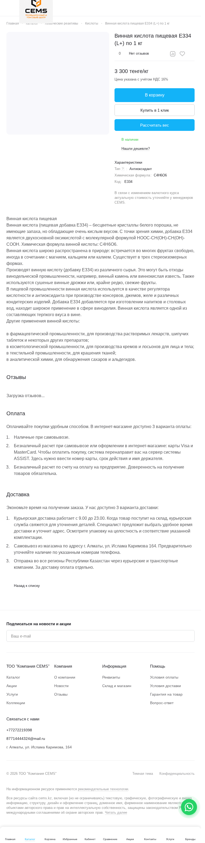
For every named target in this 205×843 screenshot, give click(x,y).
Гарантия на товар (166, 694)
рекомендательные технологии (103, 789)
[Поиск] (136, 8)
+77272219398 (19, 730)
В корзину (154, 95)
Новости (61, 686)
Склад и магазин (116, 686)
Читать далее (116, 812)
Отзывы (61, 694)
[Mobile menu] (8, 8)
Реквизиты (111, 677)
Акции (11, 686)
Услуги (12, 694)
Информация (114, 666)
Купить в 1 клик (154, 110)
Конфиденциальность (177, 774)
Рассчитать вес (154, 125)
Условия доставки (165, 686)
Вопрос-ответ (162, 703)
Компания (63, 666)
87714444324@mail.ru (25, 738)
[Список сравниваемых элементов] (164, 8)
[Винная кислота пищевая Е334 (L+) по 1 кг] (57, 83)
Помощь (157, 666)
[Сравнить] (172, 54)
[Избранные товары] (178, 8)
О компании (64, 677)
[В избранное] (182, 54)
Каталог (13, 677)
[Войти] (150, 8)
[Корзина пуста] (192, 8)
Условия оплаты (164, 677)
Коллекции (15, 703)
